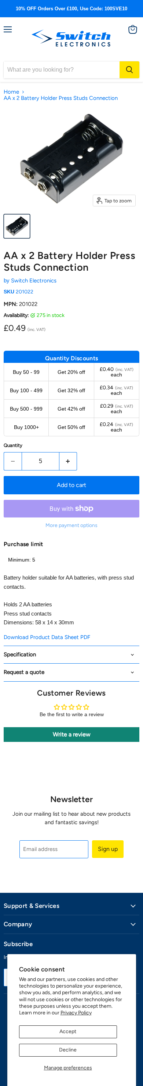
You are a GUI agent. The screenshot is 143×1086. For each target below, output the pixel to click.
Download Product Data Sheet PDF (47, 637)
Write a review (72, 734)
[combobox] (62, 69)
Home (11, 92)
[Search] (129, 69)
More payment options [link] (71, 525)
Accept (67, 1031)
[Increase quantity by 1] (68, 461)
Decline (68, 1050)
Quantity (13, 445)
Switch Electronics (33, 280)
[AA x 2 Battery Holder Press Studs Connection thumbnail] (17, 226)
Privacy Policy (76, 1013)
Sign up (108, 848)
